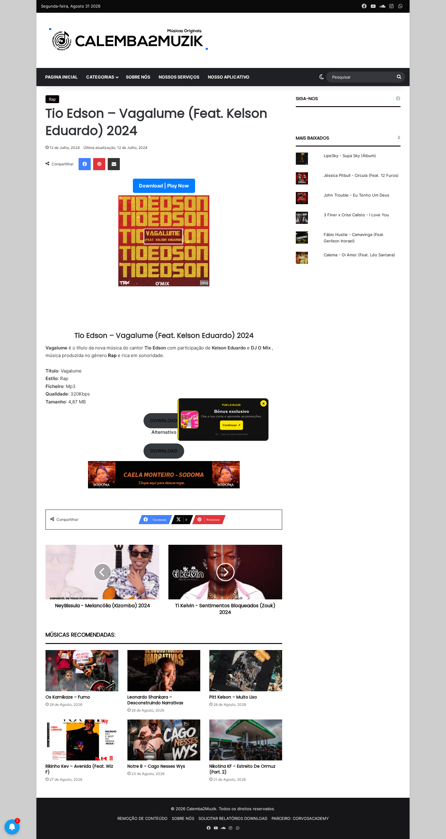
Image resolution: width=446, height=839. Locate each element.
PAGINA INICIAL (61, 76)
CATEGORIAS (100, 76)
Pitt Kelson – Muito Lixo (233, 697)
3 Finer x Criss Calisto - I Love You (356, 214)
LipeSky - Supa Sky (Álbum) (350, 155)
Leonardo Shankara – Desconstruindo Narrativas (155, 700)
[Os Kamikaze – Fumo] (82, 670)
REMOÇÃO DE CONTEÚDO (142, 818)
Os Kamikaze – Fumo (68, 697)
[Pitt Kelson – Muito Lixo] (245, 670)
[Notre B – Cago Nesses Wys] (163, 739)
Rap (52, 99)
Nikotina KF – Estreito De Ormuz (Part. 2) (242, 769)
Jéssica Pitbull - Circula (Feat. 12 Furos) (361, 175)
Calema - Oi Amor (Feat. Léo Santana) (359, 254)
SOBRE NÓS (138, 76)
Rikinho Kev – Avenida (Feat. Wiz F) (79, 769)
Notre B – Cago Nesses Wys (156, 766)
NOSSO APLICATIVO (228, 76)
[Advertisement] (164, 312)
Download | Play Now (164, 186)
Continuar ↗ (231, 425)
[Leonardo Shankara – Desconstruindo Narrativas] (163, 670)
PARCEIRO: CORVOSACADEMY (300, 818)
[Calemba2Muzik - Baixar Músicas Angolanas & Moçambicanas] (129, 40)
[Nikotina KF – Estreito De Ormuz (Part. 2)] (245, 739)
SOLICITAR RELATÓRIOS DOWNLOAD (232, 818)
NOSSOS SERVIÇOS (179, 76)
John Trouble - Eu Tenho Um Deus (356, 195)
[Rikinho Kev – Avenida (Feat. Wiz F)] (82, 739)
